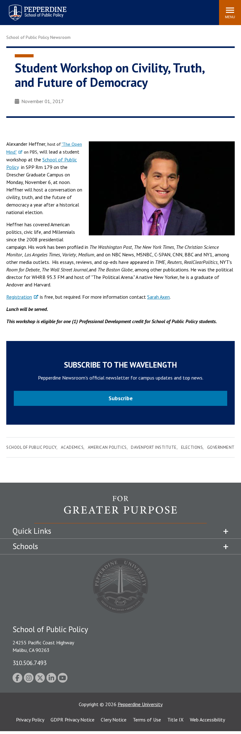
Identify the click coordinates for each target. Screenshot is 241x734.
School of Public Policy (31, 447)
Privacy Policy (30, 719)
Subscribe (121, 398)
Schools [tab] (25, 546)
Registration (19, 297)
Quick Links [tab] (32, 531)
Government (221, 447)
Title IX (175, 719)
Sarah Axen (158, 297)
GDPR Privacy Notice (72, 719)
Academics (72, 447)
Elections (192, 447)
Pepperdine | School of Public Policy (31, 8)
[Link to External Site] (120, 509)
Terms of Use (147, 719)
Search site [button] (128, 9)
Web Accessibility (207, 719)
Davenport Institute (154, 447)
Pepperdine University (140, 704)
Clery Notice (113, 719)
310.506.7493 (29, 663)
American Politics (107, 447)
